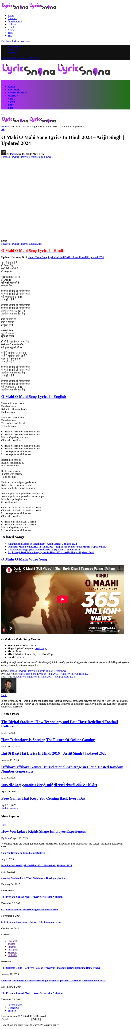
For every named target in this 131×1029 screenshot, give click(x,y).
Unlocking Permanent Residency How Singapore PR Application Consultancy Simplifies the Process (53, 980)
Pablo (13, 154)
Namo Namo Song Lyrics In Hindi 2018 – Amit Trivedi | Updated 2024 (66, 257)
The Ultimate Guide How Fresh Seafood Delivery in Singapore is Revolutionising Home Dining (50, 967)
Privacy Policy (14, 47)
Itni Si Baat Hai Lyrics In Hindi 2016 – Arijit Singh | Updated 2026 (53, 753)
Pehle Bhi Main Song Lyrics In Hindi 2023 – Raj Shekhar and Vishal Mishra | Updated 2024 (58, 546)
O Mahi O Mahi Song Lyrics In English (33, 396)
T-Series (19, 657)
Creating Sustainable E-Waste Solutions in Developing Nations (33, 878)
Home (11, 15)
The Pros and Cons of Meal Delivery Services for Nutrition (31, 896)
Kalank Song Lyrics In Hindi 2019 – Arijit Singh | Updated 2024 (42, 543)
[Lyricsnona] (56, 78)
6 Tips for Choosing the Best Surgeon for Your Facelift (29, 909)
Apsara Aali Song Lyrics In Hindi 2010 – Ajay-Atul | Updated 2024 (44, 549)
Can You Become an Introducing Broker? (23, 853)
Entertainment (15, 21)
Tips (10, 35)
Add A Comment (10, 808)
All (2, 129)
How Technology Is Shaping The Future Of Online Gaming (48, 740)
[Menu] (2, 114)
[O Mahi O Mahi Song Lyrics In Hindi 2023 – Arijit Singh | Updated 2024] (62, 238)
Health (11, 27)
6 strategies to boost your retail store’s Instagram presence (31, 922)
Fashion (12, 24)
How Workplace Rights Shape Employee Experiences (43, 831)
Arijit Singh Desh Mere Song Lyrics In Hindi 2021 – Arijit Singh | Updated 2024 (51, 552)
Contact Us (13, 50)
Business (12, 18)
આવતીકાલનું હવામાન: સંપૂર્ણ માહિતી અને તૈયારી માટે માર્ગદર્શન (49, 785)
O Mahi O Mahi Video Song (24, 559)
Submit (36, 1019)
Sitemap (11, 53)
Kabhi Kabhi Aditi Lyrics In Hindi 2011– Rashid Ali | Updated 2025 (36, 865)
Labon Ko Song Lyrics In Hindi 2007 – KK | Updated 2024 (44, 676)
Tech (10, 32)
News (11, 30)
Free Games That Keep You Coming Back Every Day (43, 798)
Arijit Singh (41, 648)
